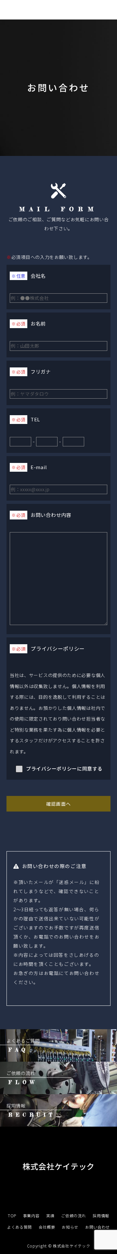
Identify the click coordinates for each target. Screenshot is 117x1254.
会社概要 (47, 1227)
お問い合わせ (97, 1227)
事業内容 (31, 1215)
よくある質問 (19, 1227)
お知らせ (70, 1227)
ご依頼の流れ (73, 1215)
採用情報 (101, 1215)
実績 (50, 1215)
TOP (12, 1215)
